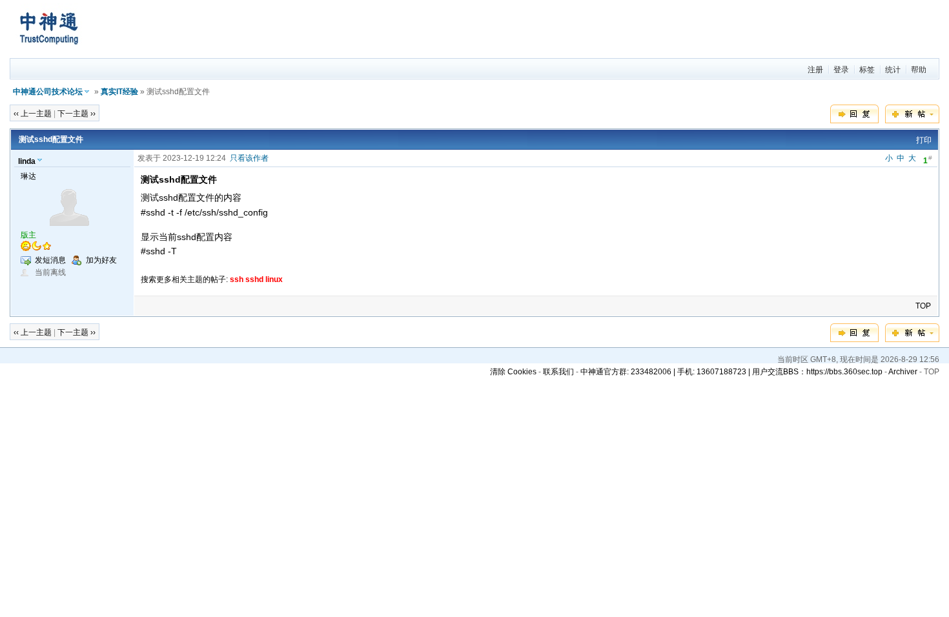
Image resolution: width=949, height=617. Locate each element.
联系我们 (558, 371)
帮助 (918, 69)
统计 (893, 69)
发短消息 (50, 260)
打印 (924, 140)
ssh (236, 279)
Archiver (902, 371)
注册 (815, 69)
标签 (867, 69)
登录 (841, 69)
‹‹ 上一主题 (33, 113)
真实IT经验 (119, 91)
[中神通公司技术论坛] (48, 52)
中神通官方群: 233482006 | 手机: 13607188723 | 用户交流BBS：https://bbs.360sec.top (731, 371)
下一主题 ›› (76, 113)
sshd (254, 279)
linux (274, 279)
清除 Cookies (513, 371)
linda (27, 161)
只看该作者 (249, 158)
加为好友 (101, 260)
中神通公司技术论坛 (48, 91)
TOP (923, 305)
